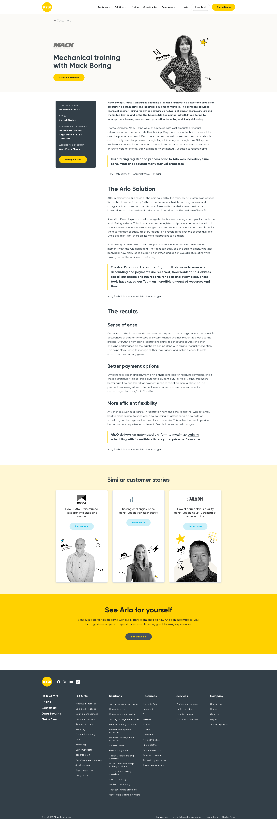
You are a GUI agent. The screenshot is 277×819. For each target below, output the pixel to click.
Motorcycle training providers (124, 794)
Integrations (81, 775)
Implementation (184, 709)
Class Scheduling (118, 779)
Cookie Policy (228, 817)
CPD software (116, 745)
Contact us (216, 704)
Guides (146, 729)
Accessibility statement (155, 760)
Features (103, 7)
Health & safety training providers (121, 757)
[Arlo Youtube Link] (71, 682)
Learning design (184, 714)
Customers (64, 20)
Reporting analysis (84, 770)
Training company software (123, 704)
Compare (148, 734)
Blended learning (84, 724)
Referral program (152, 755)
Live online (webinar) (85, 719)
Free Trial (200, 7)
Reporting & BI (82, 755)
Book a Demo (224, 7)
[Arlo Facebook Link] (58, 682)
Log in (185, 7)
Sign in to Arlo (150, 704)
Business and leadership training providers (121, 765)
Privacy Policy (212, 817)
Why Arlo (214, 719)
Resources (167, 7)
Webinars (147, 719)
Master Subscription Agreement (187, 817)
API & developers (151, 740)
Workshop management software (121, 739)
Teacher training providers (123, 789)
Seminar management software (120, 731)
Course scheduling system (122, 714)
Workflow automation (187, 719)
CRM (77, 739)
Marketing (80, 744)
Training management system (124, 719)
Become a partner (152, 750)
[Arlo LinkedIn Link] (78, 682)
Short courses (82, 765)
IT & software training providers (120, 773)
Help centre (149, 709)
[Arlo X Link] (65, 682)
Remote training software (122, 724)
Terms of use (162, 817)
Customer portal (84, 750)
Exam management (119, 750)
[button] (103, 7)
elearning (80, 729)
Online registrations (85, 709)
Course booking (117, 709)
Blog (145, 714)
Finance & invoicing (85, 734)
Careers (214, 709)
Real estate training (119, 784)
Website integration (86, 703)
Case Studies (150, 7)
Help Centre (50, 696)
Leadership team (219, 724)
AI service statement (154, 765)
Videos (146, 724)
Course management (86, 714)
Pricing (135, 7)
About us (214, 714)
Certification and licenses (88, 760)
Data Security (51, 713)
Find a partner (150, 745)
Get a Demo (50, 719)
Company (216, 696)
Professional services (187, 704)
